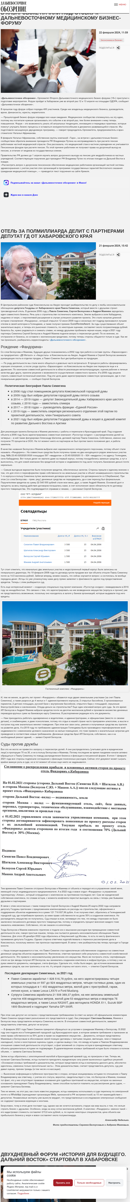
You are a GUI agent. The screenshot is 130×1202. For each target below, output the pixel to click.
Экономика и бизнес (112, 40)
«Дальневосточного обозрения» (67, 339)
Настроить (114, 1182)
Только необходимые (89, 1182)
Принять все (63, 1182)
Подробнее (23, 1193)
